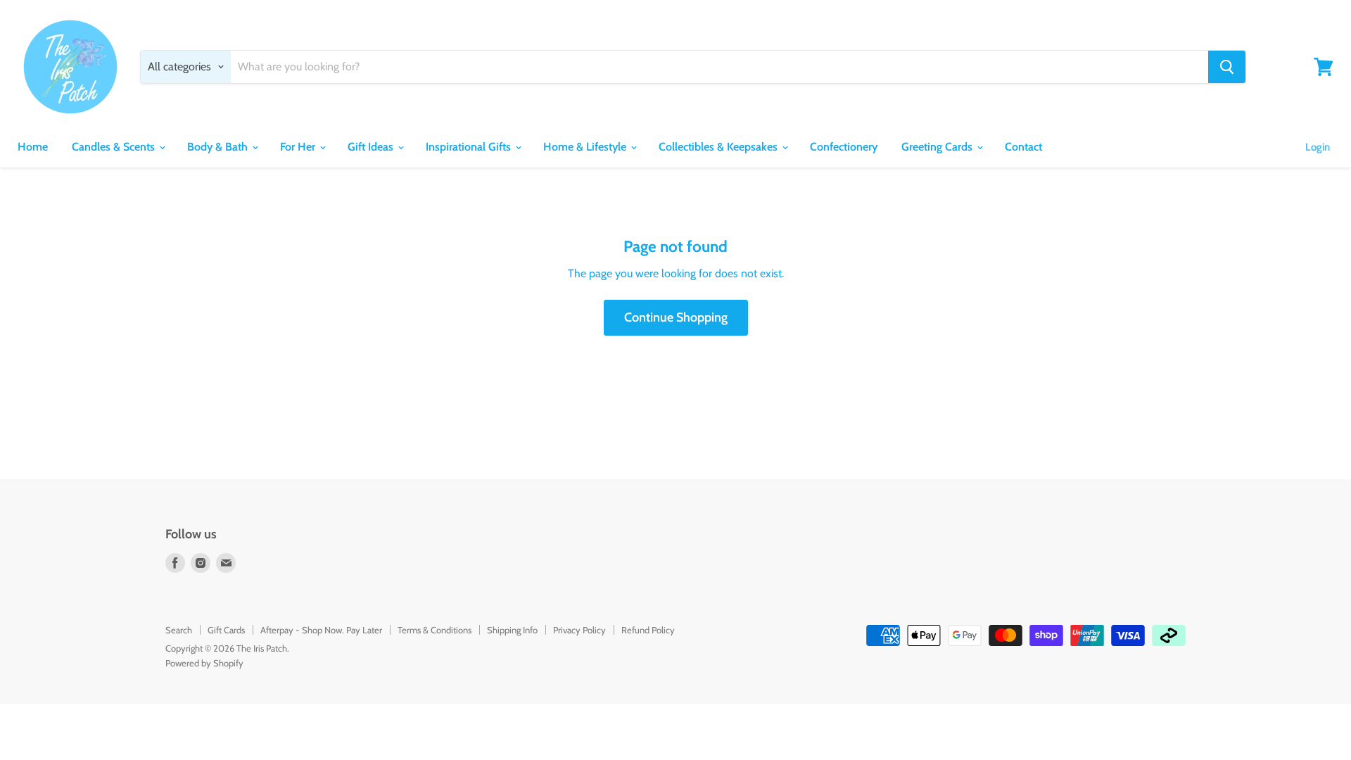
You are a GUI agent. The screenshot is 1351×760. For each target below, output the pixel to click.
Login (1317, 147)
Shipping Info (512, 629)
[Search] (1226, 67)
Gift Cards (226, 629)
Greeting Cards (938, 146)
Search (178, 629)
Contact (1023, 146)
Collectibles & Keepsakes (719, 146)
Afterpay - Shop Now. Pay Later (321, 629)
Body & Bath (218, 146)
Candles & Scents (115, 146)
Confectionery (843, 146)
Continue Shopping (676, 317)
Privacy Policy (579, 629)
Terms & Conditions (434, 629)
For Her (299, 146)
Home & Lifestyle (586, 146)
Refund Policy (648, 629)
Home (33, 146)
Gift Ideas (372, 146)
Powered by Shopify (204, 663)
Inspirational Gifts (470, 146)
